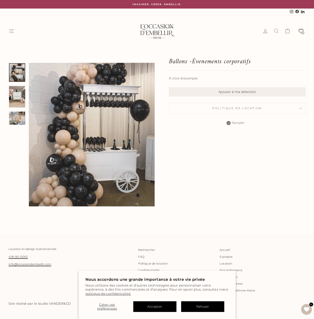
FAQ (141, 256)
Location (226, 263)
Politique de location (237, 108)
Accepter (154, 306)
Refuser (202, 306)
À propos (226, 256)
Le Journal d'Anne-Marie (237, 290)
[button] (301, 31)
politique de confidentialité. (108, 294)
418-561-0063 (18, 256)
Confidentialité (149, 270)
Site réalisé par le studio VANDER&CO (40, 303)
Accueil (225, 249)
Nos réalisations (231, 270)
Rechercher (146, 249)
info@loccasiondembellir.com (30, 264)
